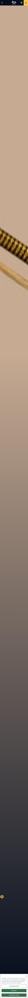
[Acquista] (26, 2)
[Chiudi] (26, 976)
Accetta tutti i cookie (14, 995)
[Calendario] (21, 2)
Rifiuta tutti (14, 990)
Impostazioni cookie (14, 986)
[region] (14, 986)
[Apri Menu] (2, 2)
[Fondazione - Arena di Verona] (14, 2)
